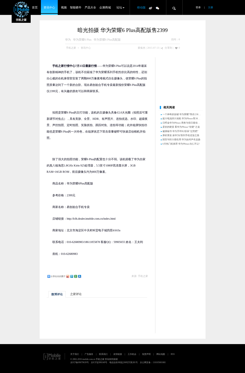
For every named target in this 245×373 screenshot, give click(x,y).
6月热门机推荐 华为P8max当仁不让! (181, 143)
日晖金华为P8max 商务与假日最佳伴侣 (182, 122)
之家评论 (76, 294)
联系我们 (103, 354)
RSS (173, 354)
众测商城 (105, 7)
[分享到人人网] (79, 276)
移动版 (141, 7)
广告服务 (89, 354)
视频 (64, 7)
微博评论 (57, 294)
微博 (150, 7)
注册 (210, 7)
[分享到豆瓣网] (75, 276)
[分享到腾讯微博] (72, 276)
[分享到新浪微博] (68, 276)
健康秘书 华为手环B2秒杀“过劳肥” (180, 131)
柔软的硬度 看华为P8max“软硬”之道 (181, 127)
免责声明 (146, 354)
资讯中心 (49, 7)
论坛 (119, 7)
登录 (198, 7)
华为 (68, 39)
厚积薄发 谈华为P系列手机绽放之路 (180, 135)
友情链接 (117, 354)
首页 (35, 7)
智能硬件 (75, 7)
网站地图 (160, 354)
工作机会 (132, 354)
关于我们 (74, 354)
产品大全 (90, 7)
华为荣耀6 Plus (82, 39)
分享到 (168, 48)
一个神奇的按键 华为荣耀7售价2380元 (182, 114)
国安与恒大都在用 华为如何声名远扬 (181, 139)
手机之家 (71, 48)
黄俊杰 (141, 48)
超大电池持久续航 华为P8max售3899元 (182, 118)
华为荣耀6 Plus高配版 (107, 39)
